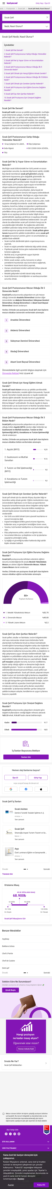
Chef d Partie (7, 953)
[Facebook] (6, 1134)
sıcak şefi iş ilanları (41, 656)
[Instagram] (14, 1134)
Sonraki (46, 869)
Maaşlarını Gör (15, 919)
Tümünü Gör (7, 874)
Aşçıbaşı (5, 939)
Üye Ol (15, 778)
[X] (10, 1134)
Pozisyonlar (10, 9)
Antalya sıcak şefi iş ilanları (23, 686)
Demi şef (5, 968)
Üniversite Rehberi (10, 373)
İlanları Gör (26, 757)
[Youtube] (19, 1134)
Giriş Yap (38, 778)
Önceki (5, 869)
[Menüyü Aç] (3, 3)
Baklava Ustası (8, 946)
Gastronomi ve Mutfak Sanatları (31, 406)
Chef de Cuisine (8, 961)
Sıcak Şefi (21, 9)
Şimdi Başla (10, 990)
